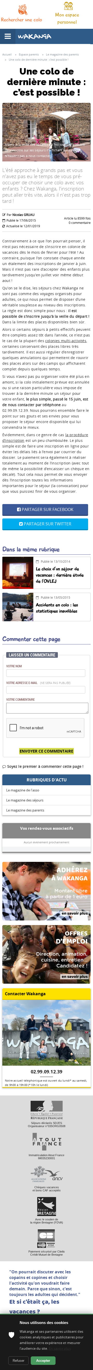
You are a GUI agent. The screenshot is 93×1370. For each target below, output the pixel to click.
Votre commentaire (20, 699)
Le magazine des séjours (24, 800)
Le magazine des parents (25, 810)
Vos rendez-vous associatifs (46, 828)
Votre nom (14, 666)
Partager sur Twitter (47, 524)
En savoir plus (60, 1348)
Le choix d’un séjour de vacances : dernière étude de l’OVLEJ (60, 575)
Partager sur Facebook (47, 509)
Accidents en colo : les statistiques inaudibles (57, 608)
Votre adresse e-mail (38, 682)
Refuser (18, 1361)
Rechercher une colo (21, 19)
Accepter (43, 1361)
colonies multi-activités (65, 340)
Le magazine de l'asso (22, 790)
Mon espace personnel (67, 18)
